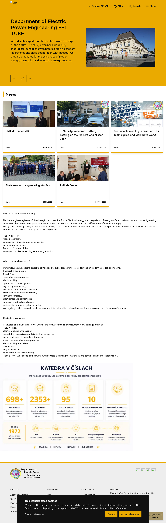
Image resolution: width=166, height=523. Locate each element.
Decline (111, 514)
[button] (119, 6)
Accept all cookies (130, 514)
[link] (14, 6)
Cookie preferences (34, 514)
